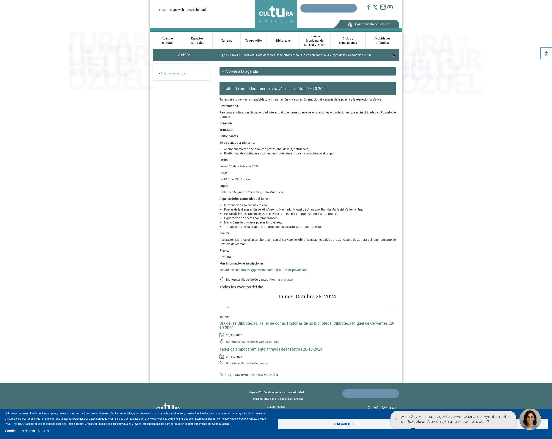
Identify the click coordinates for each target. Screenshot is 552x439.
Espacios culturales (197, 40)
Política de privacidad (292, 270)
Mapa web (177, 10)
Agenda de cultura (173, 73)
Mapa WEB (255, 392)
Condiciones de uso (274, 392)
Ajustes (43, 430)
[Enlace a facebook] (367, 9)
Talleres (226, 40)
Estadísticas (285, 398)
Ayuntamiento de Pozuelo (372, 24)
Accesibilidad (196, 10)
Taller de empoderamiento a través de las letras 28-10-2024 (271, 349)
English (298, 398)
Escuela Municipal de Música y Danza (314, 40)
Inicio (162, 10)
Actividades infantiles (382, 40)
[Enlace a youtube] (388, 9)
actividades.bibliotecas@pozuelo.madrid (247, 270)
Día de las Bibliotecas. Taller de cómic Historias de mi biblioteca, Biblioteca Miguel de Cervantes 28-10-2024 (307, 325)
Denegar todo (344, 424)
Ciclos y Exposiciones (348, 40)
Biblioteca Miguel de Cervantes (247, 342)
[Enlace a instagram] (381, 9)
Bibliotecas (283, 40)
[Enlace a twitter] (374, 9)
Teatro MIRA (253, 40)
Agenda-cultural (167, 40)
